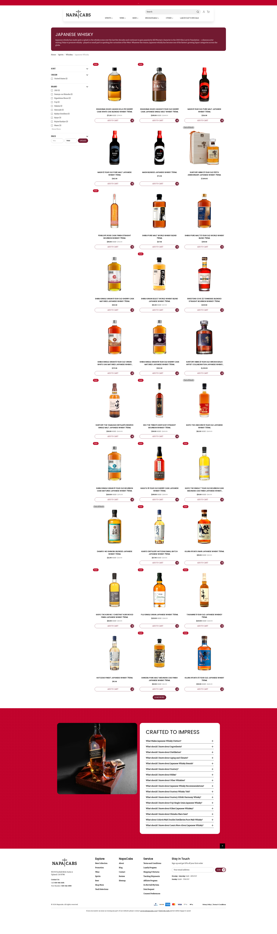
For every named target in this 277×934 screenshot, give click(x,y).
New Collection (101, 863)
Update (83, 141)
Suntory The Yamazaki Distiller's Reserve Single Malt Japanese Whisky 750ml (114, 426)
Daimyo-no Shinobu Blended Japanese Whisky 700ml (114, 552)
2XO (57, 90)
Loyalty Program (150, 868)
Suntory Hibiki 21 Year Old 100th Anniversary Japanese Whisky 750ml (204, 173)
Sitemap (122, 881)
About (121, 863)
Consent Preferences (151, 894)
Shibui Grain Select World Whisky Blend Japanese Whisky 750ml (159, 299)
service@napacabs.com (148, 911)
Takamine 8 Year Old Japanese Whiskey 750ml (204, 615)
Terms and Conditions (152, 863)
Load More (159, 697)
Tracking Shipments (151, 876)
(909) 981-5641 (164, 911)
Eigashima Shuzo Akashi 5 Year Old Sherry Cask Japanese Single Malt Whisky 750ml (159, 110)
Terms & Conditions (219, 904)
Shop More (99, 885)
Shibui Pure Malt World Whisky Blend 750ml (159, 236)
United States (60, 79)
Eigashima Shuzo (62, 98)
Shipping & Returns (151, 872)
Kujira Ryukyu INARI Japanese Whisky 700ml (204, 551)
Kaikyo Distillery (62, 114)
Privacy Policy (207, 904)
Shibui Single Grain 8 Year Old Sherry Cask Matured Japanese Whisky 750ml (114, 299)
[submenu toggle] (114, 18)
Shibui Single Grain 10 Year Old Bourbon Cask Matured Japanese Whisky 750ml (114, 489)
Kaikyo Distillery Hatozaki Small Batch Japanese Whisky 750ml (159, 552)
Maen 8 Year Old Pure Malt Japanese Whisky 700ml (204, 110)
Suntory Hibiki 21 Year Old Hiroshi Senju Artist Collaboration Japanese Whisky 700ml (204, 363)
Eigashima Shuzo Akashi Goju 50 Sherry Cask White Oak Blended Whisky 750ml (114, 110)
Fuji (57, 102)
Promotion (99, 868)
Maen (57, 125)
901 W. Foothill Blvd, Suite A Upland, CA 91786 (62, 873)
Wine (97, 872)
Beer (97, 881)
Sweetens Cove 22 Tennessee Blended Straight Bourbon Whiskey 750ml (204, 299)
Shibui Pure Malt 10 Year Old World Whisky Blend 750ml (204, 236)
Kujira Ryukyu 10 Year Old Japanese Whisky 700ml (204, 679)
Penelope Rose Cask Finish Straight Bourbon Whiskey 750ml (114, 236)
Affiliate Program (150, 881)
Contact (122, 872)
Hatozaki (59, 110)
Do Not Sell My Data (151, 885)
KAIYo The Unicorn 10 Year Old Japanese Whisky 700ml (204, 426)
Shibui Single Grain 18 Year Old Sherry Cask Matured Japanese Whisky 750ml (159, 363)
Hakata (58, 106)
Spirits (98, 876)
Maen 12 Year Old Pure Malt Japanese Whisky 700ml (114, 173)
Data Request (148, 889)
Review (122, 876)
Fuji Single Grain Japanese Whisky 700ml (159, 614)
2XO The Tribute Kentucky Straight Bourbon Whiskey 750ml (159, 426)
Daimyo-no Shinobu (63, 94)
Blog (121, 868)
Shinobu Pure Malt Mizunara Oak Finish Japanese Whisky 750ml (159, 679)
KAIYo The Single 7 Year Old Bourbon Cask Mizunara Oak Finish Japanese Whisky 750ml (204, 489)
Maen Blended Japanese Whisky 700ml (159, 172)
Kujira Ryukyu (61, 122)
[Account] (204, 11)
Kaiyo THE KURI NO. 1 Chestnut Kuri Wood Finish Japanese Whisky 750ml (114, 615)
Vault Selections (101, 889)
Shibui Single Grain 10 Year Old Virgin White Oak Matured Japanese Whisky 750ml (114, 363)
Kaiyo (57, 118)
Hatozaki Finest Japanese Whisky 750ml (114, 678)
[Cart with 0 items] (209, 11)
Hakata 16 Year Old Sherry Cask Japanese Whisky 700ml (159, 489)
